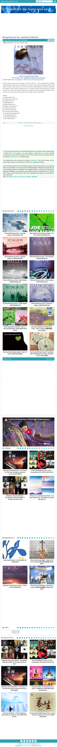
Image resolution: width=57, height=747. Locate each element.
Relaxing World (25, 744)
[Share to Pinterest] (51, 40)
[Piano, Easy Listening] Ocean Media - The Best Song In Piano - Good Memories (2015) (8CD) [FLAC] (42, 497)
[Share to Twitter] (53, 40)
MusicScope (10, 176)
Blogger (40, 745)
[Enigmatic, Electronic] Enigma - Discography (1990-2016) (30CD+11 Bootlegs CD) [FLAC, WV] (15, 497)
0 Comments (24, 40)
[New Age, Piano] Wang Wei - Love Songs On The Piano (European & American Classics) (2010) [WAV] (15, 472)
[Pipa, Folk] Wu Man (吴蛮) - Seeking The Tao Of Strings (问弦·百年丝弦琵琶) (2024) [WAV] (41, 561)
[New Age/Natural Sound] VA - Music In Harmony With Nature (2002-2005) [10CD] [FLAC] (15, 328)
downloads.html (15, 156)
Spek (15, 176)
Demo (28, 123)
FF (18, 123)
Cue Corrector (21, 176)
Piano (26, 42)
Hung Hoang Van (26, 745)
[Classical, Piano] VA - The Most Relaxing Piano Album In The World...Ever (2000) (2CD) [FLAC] (14, 714)
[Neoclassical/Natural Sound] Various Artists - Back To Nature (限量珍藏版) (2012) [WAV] (41, 328)
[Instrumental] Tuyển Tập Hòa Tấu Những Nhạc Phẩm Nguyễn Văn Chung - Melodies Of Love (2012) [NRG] (42, 353)
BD (24, 123)
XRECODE (34, 176)
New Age (22, 42)
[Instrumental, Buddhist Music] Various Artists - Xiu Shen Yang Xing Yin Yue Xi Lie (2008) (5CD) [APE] (43, 714)
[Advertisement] (28, 24)
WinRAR (28, 176)
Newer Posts (7, 359)
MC (21, 123)
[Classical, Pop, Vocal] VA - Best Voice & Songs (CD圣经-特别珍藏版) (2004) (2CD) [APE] (42, 587)
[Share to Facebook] (48, 40)
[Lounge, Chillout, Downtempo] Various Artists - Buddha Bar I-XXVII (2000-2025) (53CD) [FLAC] (43, 688)
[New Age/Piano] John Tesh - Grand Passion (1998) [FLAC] (20, 37)
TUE (9, 40)
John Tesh (16, 42)
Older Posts (49, 359)
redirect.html (34, 160)
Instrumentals (9, 42)
